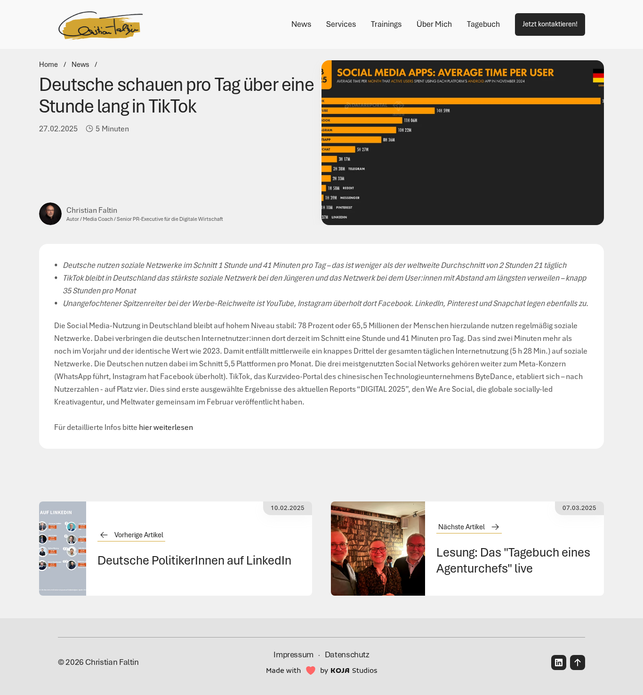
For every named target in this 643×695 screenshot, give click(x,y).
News (80, 64)
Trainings (386, 24)
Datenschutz (347, 654)
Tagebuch (483, 24)
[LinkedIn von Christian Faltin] (558, 662)
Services (341, 24)
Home (48, 64)
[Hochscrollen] (577, 662)
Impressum (293, 654)
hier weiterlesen (166, 427)
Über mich (434, 24)
